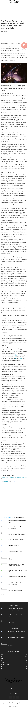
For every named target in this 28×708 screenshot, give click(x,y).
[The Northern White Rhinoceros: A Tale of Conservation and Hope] (4, 572)
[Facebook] (10, 697)
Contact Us (23, 702)
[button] (3, 1)
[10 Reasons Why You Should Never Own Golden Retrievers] (4, 639)
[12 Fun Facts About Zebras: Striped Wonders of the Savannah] (4, 565)
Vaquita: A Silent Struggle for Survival (17, 576)
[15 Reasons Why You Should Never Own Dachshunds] (4, 645)
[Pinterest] (14, 697)
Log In (23, 703)
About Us (3, 702)
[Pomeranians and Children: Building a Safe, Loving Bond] (4, 622)
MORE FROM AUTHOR (19, 517)
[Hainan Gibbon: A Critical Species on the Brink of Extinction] (4, 584)
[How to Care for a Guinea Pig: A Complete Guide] (4, 528)
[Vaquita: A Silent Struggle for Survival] (4, 578)
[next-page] (3, 595)
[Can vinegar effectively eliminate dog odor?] (4, 522)
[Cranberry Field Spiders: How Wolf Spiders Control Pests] (4, 541)
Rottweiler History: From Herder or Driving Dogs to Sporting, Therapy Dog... (17, 609)
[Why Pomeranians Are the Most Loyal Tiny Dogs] (4, 616)
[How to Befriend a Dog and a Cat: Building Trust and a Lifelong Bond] (4, 534)
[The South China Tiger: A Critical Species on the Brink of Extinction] (4, 590)
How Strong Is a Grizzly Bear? (15, 551)
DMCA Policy (17, 702)
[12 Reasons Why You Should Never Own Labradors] (4, 633)
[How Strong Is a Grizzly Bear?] (4, 553)
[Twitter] (17, 697)
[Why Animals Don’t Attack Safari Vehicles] (4, 559)
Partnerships (6, 703)
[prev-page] (1, 595)
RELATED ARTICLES (8, 517)
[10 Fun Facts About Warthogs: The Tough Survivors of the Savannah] (4, 547)
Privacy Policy (9, 702)
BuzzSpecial (17, 703)
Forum (12, 703)
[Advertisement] (14, 37)
